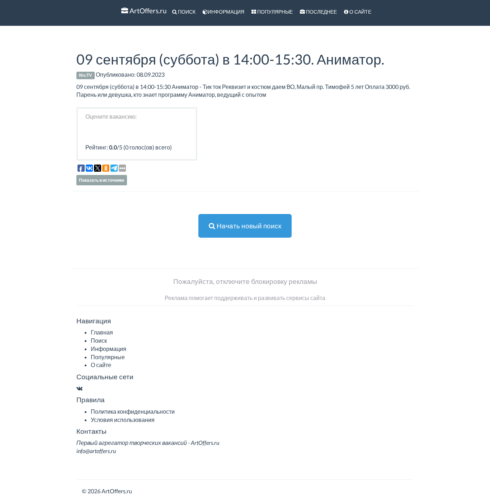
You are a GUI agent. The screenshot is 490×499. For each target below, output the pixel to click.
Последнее (321, 12)
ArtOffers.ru (147, 10)
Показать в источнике (101, 180)
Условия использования (123, 419)
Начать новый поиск (248, 226)
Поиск (186, 12)
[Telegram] (86, 388)
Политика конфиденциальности (133, 411)
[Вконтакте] (79, 388)
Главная (102, 332)
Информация (226, 12)
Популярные (274, 12)
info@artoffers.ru (96, 450)
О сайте (359, 12)
